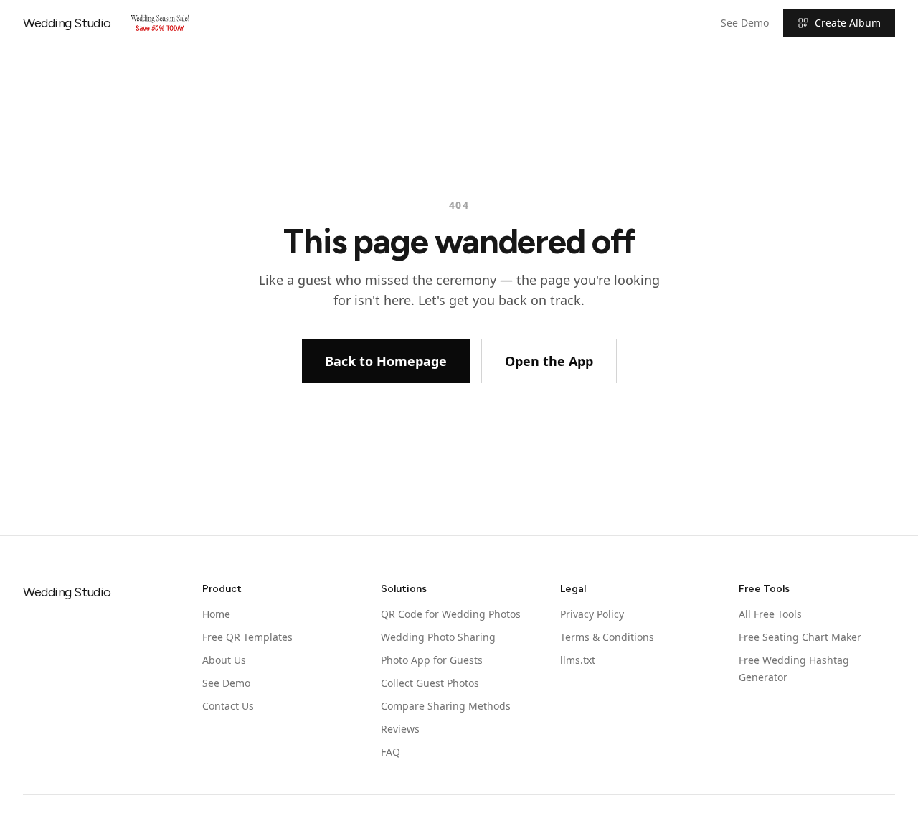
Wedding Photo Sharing (438, 637)
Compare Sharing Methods (446, 706)
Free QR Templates (247, 637)
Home (216, 614)
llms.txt (577, 660)
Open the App (549, 361)
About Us (224, 660)
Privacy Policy (592, 614)
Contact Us (228, 706)
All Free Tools (770, 614)
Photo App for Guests (432, 660)
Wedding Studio (67, 23)
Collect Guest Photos (430, 683)
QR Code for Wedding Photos (451, 614)
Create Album (848, 22)
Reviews (400, 729)
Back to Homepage (386, 361)
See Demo (745, 22)
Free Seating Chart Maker (800, 637)
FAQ (390, 752)
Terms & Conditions (607, 637)
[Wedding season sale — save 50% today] (160, 23)
